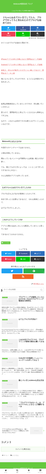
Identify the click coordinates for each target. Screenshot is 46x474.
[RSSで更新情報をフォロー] (23, 276)
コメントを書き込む (23, 449)
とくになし (6, 242)
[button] (42, 290)
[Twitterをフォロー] (12, 270)
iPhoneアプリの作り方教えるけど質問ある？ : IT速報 (21, 59)
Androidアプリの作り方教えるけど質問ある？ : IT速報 (21, 65)
